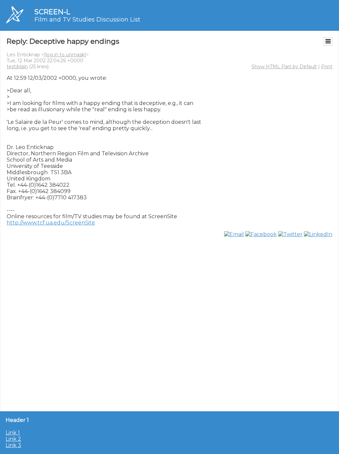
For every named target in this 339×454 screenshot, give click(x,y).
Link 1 (13, 432)
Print (326, 67)
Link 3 (13, 445)
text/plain (17, 67)
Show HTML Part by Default (284, 67)
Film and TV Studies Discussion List (87, 19)
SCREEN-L (52, 12)
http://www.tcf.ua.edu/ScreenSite (51, 223)
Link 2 (13, 439)
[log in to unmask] (65, 55)
